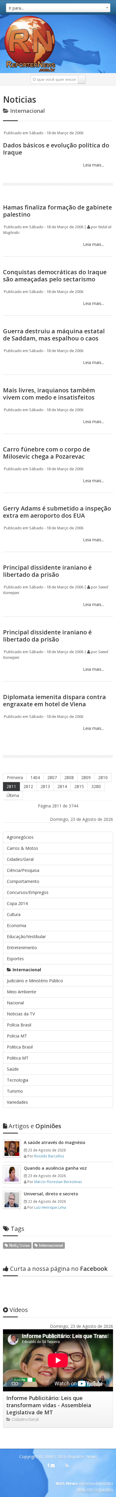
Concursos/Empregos (27, 892)
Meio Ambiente (21, 992)
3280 (96, 786)
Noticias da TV (21, 1014)
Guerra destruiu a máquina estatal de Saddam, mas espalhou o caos (54, 334)
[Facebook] (48, 1466)
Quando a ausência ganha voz (55, 1168)
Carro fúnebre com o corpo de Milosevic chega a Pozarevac (46, 452)
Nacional (15, 1003)
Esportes (15, 958)
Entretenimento (22, 947)
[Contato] (53, 1466)
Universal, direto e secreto (51, 1194)
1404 (35, 777)
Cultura (14, 914)
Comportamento (23, 881)
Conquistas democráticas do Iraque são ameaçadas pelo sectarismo (54, 275)
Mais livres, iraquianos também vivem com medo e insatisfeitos (49, 393)
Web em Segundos (95, 1489)
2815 (79, 786)
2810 (103, 777)
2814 (62, 786)
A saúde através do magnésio (54, 1142)
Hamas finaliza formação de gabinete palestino (57, 210)
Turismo (15, 1091)
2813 (45, 786)
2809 (86, 777)
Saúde (13, 1069)
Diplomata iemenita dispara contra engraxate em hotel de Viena (54, 700)
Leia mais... (93, 165)
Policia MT (17, 1036)
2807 (52, 777)
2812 (28, 786)
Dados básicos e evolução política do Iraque (56, 148)
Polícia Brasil (19, 1025)
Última (13, 795)
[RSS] (67, 1466)
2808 (69, 777)
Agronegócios (20, 837)
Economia (16, 925)
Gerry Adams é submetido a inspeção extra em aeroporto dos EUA (57, 511)
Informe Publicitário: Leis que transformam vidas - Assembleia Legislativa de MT (48, 1405)
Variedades (17, 1102)
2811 (11, 786)
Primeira (15, 777)
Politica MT (18, 1058)
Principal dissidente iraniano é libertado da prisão (47, 571)
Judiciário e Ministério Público (35, 980)
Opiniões (35, 1126)
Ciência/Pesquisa (23, 870)
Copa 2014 (17, 903)
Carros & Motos (22, 848)
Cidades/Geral (20, 859)
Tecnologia (17, 1080)
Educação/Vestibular (26, 936)
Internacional (26, 969)
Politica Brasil (20, 1047)
